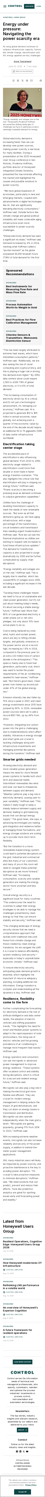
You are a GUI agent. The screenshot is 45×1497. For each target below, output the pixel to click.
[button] (5, 6)
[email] (31, 80)
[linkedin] (18, 80)
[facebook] (13, 80)
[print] (41, 80)
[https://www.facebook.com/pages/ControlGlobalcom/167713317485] (17, 1451)
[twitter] (22, 80)
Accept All (22, 1492)
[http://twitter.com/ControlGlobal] (23, 1451)
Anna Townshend (22, 61)
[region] (22, 1486)
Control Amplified (14, 1270)
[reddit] (27, 80)
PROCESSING (22, 1469)
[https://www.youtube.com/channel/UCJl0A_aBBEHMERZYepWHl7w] (27, 1451)
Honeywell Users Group (14, 17)
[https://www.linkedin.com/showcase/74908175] (20, 1451)
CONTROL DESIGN (22, 1463)
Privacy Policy (30, 1485)
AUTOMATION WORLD (22, 1466)
